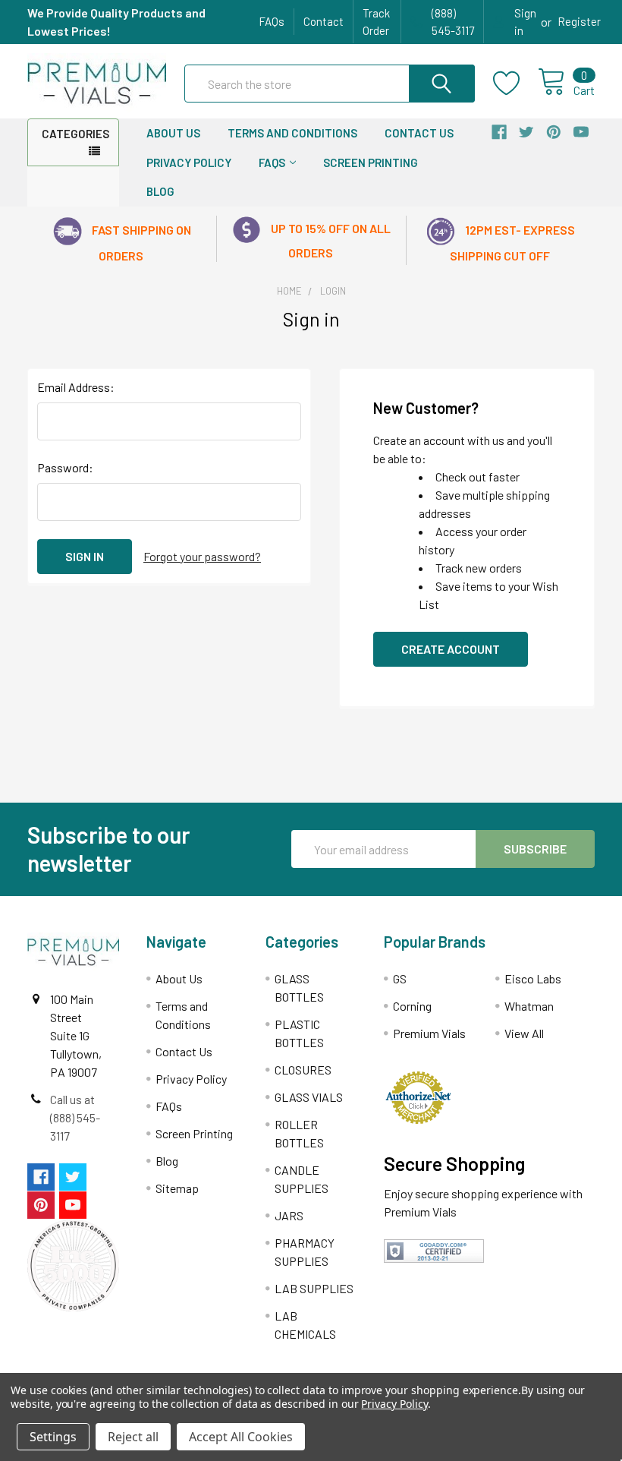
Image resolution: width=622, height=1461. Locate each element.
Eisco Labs (532, 978)
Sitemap (177, 1188)
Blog (160, 191)
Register (579, 21)
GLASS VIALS (309, 1097)
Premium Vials (429, 1033)
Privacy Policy (188, 162)
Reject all (133, 1436)
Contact (323, 21)
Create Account (450, 649)
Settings (53, 1436)
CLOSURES (303, 1069)
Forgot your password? (202, 556)
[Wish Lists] (515, 83)
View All (524, 1033)
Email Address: (76, 387)
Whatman (529, 1006)
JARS (289, 1215)
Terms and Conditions (292, 133)
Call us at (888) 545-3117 (75, 1117)
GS (400, 978)
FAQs (271, 21)
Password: (65, 467)
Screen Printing (370, 162)
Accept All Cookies (241, 1436)
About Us (173, 133)
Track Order (376, 21)
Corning (412, 1006)
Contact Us (419, 133)
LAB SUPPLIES (314, 1288)
